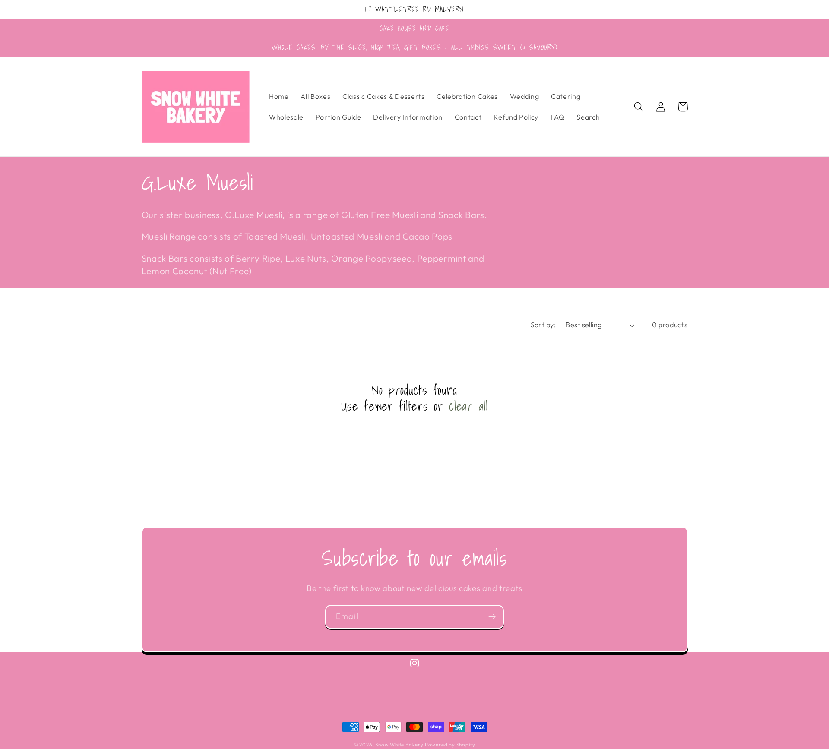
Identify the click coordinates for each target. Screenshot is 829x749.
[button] (639, 107)
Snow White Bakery (400, 744)
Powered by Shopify (450, 744)
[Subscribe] (492, 617)
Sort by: (543, 324)
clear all (468, 406)
